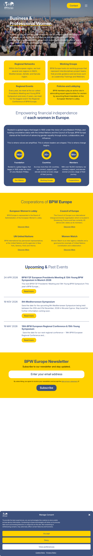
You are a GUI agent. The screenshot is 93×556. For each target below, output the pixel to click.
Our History (19, 180)
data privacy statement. (70, 381)
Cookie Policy (40, 553)
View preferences (46, 547)
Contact (74, 5)
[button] (89, 515)
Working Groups (46, 180)
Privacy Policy (51, 553)
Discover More (23, 227)
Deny (46, 540)
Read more (29, 291)
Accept (46, 533)
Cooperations (74, 180)
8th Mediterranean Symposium (38, 301)
